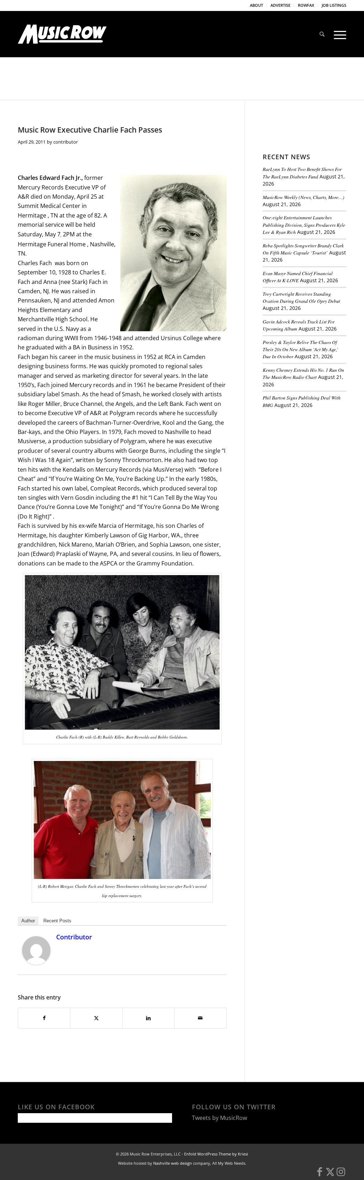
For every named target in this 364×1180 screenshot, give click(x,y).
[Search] (322, 34)
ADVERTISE (280, 5)
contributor (65, 142)
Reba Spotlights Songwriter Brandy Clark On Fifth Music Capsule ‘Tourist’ (303, 249)
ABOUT (256, 5)
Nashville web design (172, 1163)
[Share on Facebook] (44, 1018)
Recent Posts (57, 920)
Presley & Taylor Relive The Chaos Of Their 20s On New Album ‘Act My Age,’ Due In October (300, 349)
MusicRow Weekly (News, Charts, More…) (303, 197)
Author (28, 920)
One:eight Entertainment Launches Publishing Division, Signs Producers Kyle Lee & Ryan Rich (304, 224)
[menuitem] (256, 5)
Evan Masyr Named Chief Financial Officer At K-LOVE (298, 277)
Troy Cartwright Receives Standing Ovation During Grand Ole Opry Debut (301, 297)
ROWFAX (306, 5)
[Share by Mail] (200, 1018)
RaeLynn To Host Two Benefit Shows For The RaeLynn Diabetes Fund (302, 172)
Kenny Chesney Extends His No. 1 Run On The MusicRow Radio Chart (303, 373)
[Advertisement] (313, 462)
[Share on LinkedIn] (148, 1018)
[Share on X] (96, 1018)
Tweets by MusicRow (219, 1118)
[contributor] (36, 962)
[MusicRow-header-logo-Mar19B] (62, 34)
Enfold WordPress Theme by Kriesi (216, 1154)
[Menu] (337, 34)
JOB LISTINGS (334, 5)
